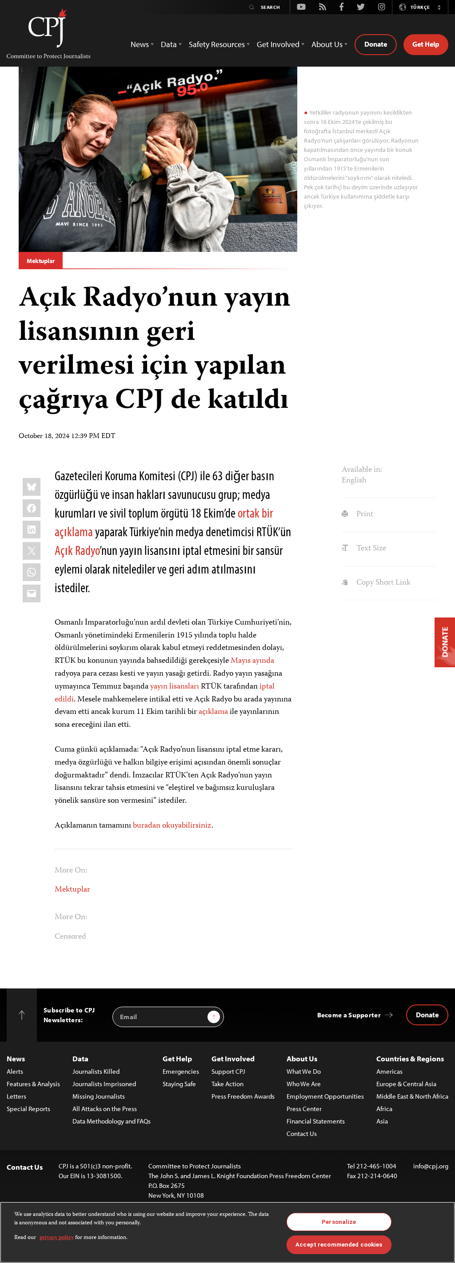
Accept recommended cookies (338, 1244)
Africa (384, 1108)
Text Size (370, 548)
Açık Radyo (77, 550)
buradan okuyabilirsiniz (172, 826)
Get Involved (233, 1058)
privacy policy (57, 1238)
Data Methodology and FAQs (111, 1121)
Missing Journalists (98, 1096)
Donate (375, 44)
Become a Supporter (349, 1015)
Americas (389, 1071)
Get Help (425, 44)
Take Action (227, 1084)
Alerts (15, 1071)
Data (80, 1058)
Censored (70, 937)
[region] (227, 1232)
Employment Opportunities (325, 1096)
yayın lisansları (174, 686)
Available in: (362, 470)
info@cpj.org (430, 1166)
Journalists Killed (96, 1071)
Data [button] (169, 44)
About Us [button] (327, 44)
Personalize (339, 1222)
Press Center (304, 1108)
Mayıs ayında (252, 661)
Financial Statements (316, 1121)
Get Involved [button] (278, 44)
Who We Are (304, 1084)
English (354, 480)
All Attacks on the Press (104, 1108)
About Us (302, 1058)
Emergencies (181, 1071)
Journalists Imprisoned (104, 1084)
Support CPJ (228, 1071)
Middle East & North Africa (412, 1096)
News (16, 1058)
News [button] (140, 44)
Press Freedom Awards (243, 1096)
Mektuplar (41, 261)
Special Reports (28, 1108)
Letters (16, 1096)
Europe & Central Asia (406, 1084)
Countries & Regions (410, 1058)
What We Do (304, 1071)
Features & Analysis (33, 1084)
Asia (382, 1121)
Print (364, 514)
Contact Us (302, 1133)
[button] (439, 7)
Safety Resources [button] (217, 44)
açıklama (213, 712)
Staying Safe (179, 1084)
